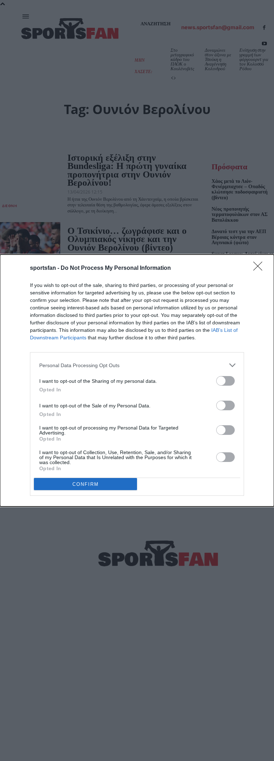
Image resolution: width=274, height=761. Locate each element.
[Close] (260, 268)
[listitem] (137, 365)
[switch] (225, 381)
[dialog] (137, 380)
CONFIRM (85, 484)
